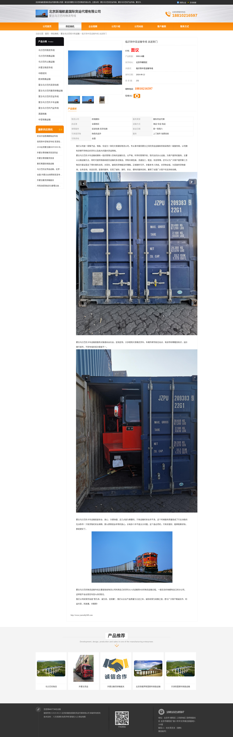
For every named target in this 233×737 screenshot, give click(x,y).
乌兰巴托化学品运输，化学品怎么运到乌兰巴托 (50, 169)
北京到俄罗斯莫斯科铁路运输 (83, 687)
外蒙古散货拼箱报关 (45, 180)
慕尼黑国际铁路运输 (45, 164)
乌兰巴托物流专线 (46, 50)
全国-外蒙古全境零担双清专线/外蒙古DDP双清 (50, 175)
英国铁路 (42, 114)
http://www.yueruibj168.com (82, 615)
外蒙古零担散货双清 (45, 158)
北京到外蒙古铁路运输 (148, 687)
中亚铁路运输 (44, 120)
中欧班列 (42, 73)
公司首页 (47, 26)
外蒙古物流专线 (45, 67)
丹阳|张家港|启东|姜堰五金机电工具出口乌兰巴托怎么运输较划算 (50, 186)
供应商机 (70, 26)
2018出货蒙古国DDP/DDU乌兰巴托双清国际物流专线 (50, 147)
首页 (47, 34)
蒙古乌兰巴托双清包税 (48, 85)
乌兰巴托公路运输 (46, 62)
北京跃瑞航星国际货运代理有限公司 (75, 713)
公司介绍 (116, 26)
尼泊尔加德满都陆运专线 (47, 136)
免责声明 (65, 717)
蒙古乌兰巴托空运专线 (48, 96)
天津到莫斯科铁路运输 (115, 687)
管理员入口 (73, 717)
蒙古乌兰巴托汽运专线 (48, 108)
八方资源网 (57, 717)
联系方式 (184, 26)
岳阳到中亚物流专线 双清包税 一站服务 (50, 142)
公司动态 (138, 26)
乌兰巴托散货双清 (180, 687)
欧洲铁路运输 (44, 79)
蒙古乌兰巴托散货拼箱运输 (50, 91)
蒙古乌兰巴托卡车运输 (70, 34)
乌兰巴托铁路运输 (46, 56)
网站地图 (82, 717)
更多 (60, 130)
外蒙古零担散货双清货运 (47, 153)
